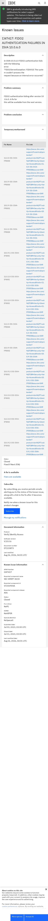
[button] (46, 889)
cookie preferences (9, 906)
